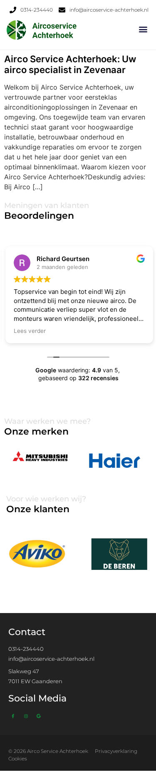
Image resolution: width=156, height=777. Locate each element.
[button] (143, 29)
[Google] (38, 716)
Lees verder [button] (28, 330)
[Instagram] (25, 716)
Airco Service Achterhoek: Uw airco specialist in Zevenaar (70, 64)
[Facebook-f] (12, 716)
